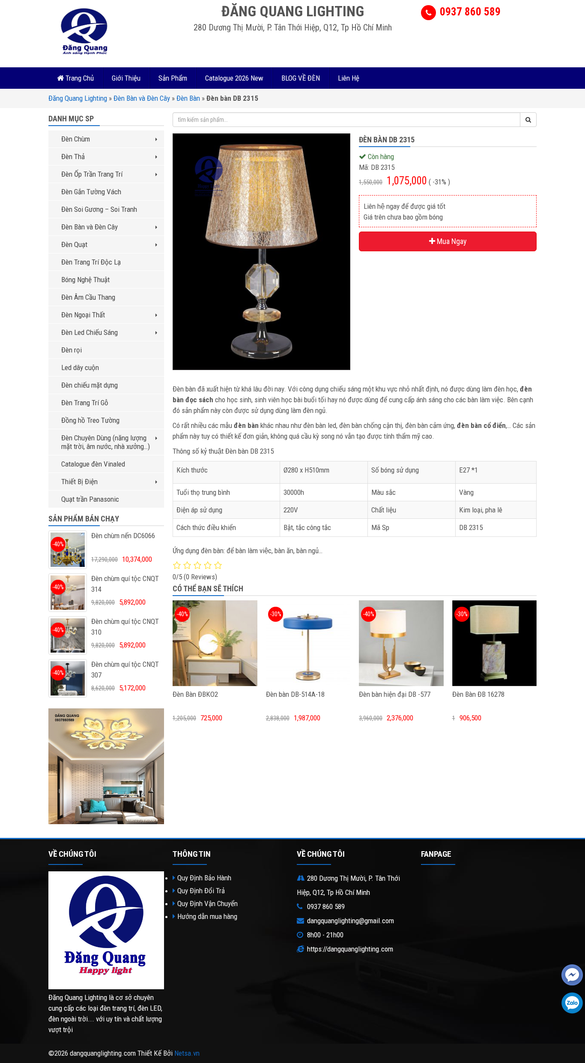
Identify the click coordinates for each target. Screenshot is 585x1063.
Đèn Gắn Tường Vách (91, 191)
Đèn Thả (73, 156)
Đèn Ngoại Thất (83, 314)
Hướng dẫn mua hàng (207, 916)
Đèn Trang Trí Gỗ (84, 402)
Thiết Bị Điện (79, 481)
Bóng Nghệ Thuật (85, 279)
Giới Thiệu (126, 78)
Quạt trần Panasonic (90, 499)
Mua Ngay (451, 241)
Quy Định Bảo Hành (204, 877)
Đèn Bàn (188, 98)
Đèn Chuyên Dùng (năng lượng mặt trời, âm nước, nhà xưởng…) (105, 442)
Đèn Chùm (75, 139)
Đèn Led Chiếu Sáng (89, 332)
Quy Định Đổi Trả (201, 890)
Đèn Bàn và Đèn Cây (141, 98)
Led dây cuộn (80, 367)
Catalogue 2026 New (234, 78)
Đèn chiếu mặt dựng (89, 385)
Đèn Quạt (74, 244)
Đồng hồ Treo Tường (90, 420)
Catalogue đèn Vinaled (93, 464)
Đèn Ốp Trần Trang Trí (91, 174)
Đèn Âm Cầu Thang (88, 297)
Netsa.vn (187, 1053)
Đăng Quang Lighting (77, 98)
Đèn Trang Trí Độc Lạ (91, 262)
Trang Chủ (79, 78)
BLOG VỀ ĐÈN (300, 78)
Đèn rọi (71, 350)
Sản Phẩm (172, 78)
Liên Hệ (348, 78)
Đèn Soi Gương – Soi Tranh (99, 209)
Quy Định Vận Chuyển (207, 903)
